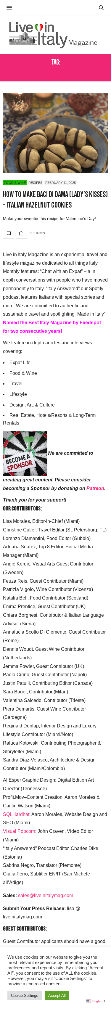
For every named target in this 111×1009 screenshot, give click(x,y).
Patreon (95, 488)
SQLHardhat (16, 814)
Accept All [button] (57, 995)
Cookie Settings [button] (24, 995)
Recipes (35, 182)
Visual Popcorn (19, 831)
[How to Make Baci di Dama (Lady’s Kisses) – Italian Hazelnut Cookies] (55, 133)
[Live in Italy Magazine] (55, 34)
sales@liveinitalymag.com (45, 895)
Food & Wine (15, 182)
